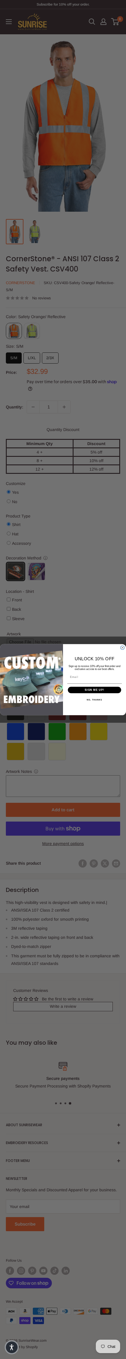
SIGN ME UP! (94, 689)
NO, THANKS (94, 699)
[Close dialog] (122, 647)
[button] (12, 1347)
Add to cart (63, 809)
